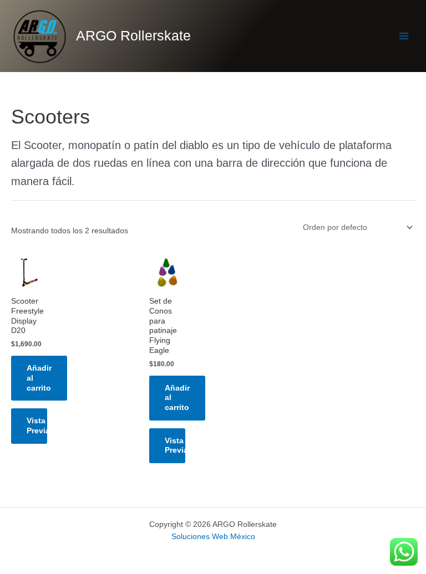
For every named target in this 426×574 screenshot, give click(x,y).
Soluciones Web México (213, 536)
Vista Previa (37, 426)
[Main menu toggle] (404, 36)
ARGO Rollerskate (133, 35)
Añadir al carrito (39, 378)
